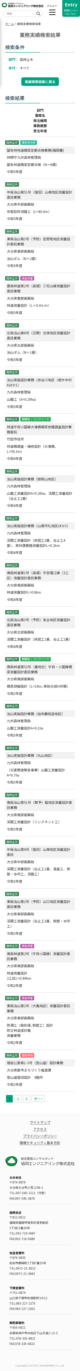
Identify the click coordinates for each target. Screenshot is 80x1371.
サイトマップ (40, 1122)
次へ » (38, 1098)
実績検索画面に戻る (40, 81)
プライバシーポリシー (40, 1135)
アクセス (40, 1129)
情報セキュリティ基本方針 (40, 1142)
